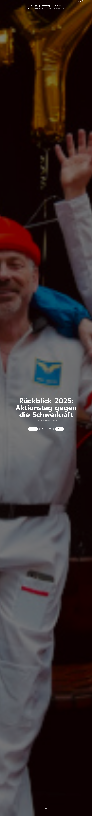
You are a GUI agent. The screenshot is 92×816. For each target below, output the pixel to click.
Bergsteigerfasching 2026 (56, 8)
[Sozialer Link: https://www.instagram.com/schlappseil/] (82, 1)
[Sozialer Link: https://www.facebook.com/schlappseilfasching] (78, 1)
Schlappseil (37, 8)
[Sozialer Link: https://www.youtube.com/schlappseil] (80, 1)
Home (29, 8)
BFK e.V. (44, 8)
